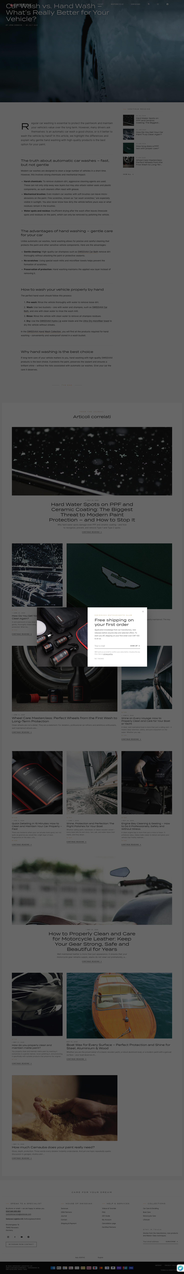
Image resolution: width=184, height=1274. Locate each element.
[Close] (143, 611)
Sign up (134, 646)
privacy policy (108, 654)
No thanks (99, 659)
